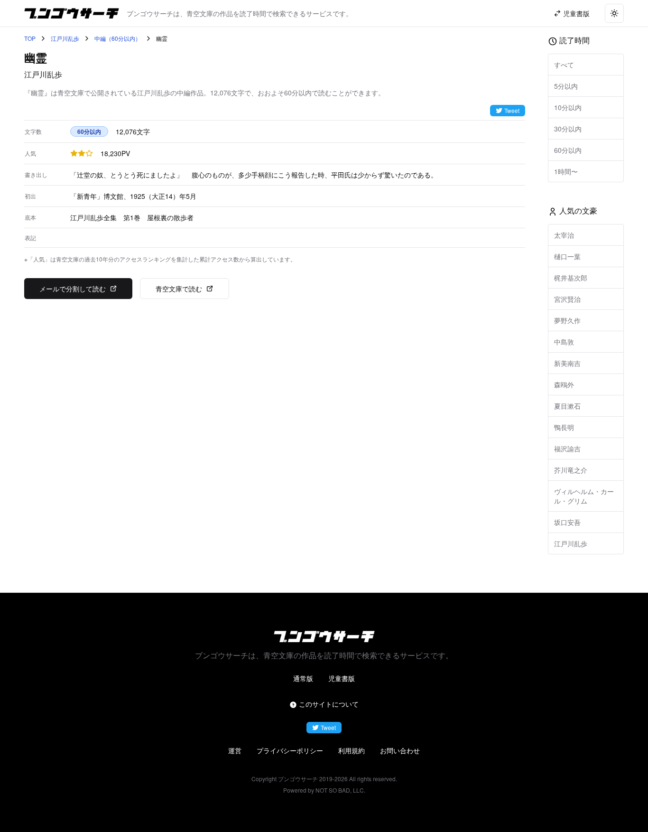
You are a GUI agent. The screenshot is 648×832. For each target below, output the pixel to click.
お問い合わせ (400, 750)
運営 (234, 750)
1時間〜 (566, 171)
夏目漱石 (567, 406)
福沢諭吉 (567, 448)
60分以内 (568, 150)
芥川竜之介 (570, 470)
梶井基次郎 (570, 277)
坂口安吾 (567, 522)
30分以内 (568, 128)
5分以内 (566, 86)
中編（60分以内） (117, 38)
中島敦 (564, 341)
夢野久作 (567, 320)
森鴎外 (564, 384)
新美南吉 (567, 363)
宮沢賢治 (567, 299)
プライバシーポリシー (290, 750)
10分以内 (568, 107)
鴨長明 (564, 427)
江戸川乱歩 (65, 38)
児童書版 (341, 678)
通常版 (303, 678)
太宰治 (564, 235)
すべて (564, 64)
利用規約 (351, 750)
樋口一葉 (567, 256)
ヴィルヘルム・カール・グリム (584, 495)
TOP (30, 38)
